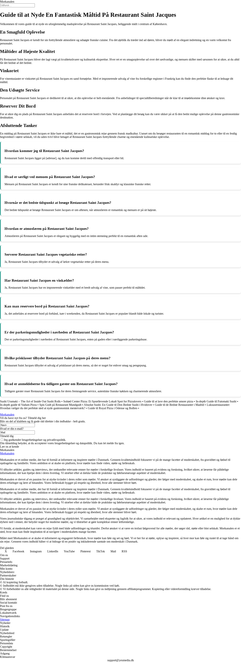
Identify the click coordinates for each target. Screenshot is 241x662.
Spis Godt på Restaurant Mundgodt (60, 404)
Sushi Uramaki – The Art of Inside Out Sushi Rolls (30, 401)
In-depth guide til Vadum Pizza (18, 404)
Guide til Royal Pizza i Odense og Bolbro (112, 408)
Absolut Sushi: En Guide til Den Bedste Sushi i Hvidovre (118, 404)
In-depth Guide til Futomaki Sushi (216, 401)
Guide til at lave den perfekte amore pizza (168, 401)
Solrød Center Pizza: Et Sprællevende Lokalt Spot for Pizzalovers (102, 401)
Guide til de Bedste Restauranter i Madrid (179, 404)
